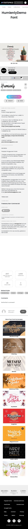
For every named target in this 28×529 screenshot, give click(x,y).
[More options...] (25, 87)
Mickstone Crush (14, 389)
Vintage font (18, 223)
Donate (6, 210)
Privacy (22, 512)
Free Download (15, 96)
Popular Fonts (8, 501)
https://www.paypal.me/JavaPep (10, 126)
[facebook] (8, 520)
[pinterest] (19, 520)
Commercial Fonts (19, 501)
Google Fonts (7, 508)
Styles (9, 7)
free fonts (4, 492)
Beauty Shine (14, 477)
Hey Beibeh (14, 406)
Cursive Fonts (20, 504)
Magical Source (14, 441)
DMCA (13, 515)
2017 (7, 274)
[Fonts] (7, 2)
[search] (19, 2)
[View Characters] (25, 84)
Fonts (3, 7)
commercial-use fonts (14, 493)
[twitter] (14, 520)
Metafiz (14, 371)
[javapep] (4, 71)
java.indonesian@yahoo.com (9, 142)
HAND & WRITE (14, 459)
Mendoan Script (14, 336)
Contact (12, 72)
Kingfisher (14, 424)
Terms (5, 515)
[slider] (14, 77)
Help (5, 512)
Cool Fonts (7, 504)
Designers (23, 492)
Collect (10, 100)
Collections (17, 7)
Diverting (14, 354)
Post (23, 311)
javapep (11, 70)
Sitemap (21, 515)
